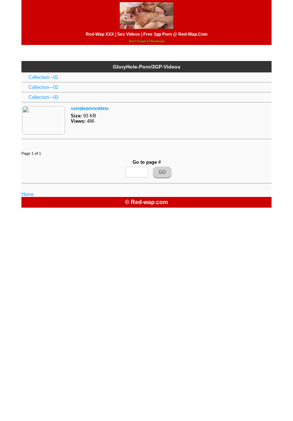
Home (27, 194)
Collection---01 (43, 77)
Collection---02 (43, 87)
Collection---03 (43, 97)
